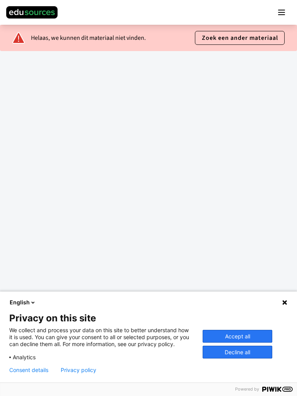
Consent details (28, 370)
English (20, 302)
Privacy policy (78, 370)
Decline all (237, 352)
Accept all (237, 336)
